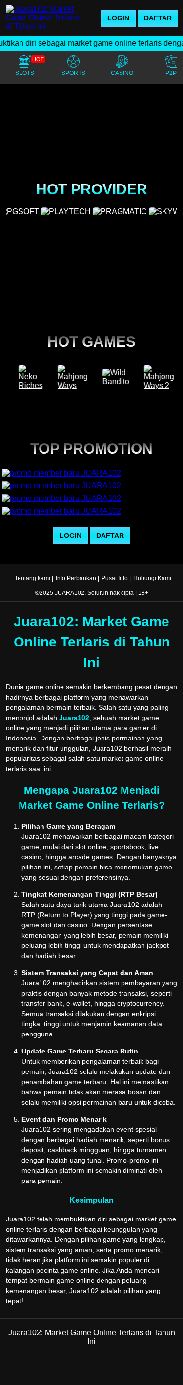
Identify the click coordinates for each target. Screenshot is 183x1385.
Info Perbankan (76, 578)
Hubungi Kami (152, 578)
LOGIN (118, 18)
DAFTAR (158, 18)
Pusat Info (115, 578)
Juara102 (74, 717)
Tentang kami (32, 578)
